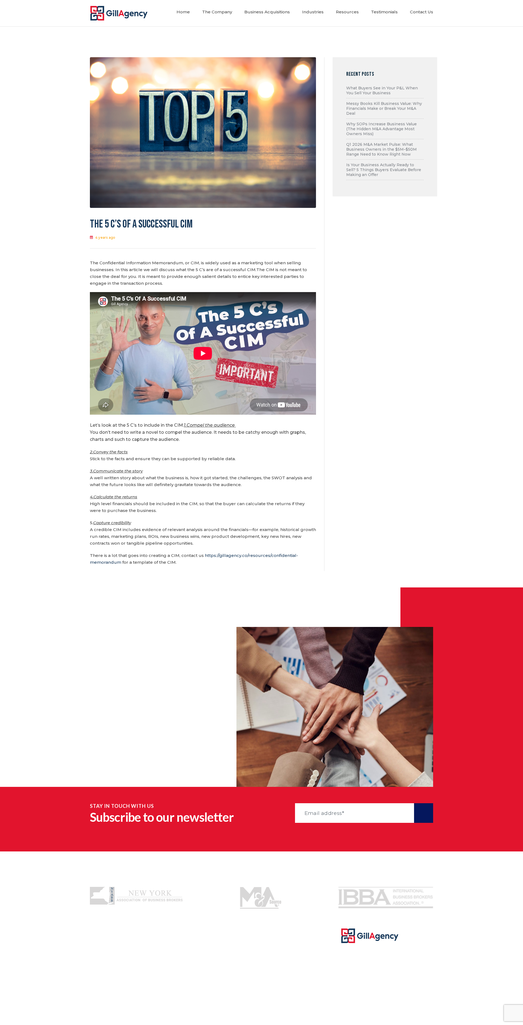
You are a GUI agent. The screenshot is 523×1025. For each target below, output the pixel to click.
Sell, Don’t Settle (186, 964)
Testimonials (384, 12)
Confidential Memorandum (275, 943)
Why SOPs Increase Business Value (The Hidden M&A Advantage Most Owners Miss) (381, 129)
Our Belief (179, 953)
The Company (217, 12)
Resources (347, 12)
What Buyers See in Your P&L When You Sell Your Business (382, 90)
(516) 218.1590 (152, 710)
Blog (173, 974)
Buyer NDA (258, 974)
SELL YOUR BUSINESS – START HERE (386, 985)
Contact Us (421, 12)
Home (183, 12)
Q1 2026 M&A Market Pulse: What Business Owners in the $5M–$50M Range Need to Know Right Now (381, 149)
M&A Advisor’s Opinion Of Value (202, 984)
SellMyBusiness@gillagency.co (150, 738)
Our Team (101, 964)
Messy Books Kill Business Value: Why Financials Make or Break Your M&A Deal (384, 108)
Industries (313, 12)
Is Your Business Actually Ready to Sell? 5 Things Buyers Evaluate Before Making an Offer (383, 169)
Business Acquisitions (267, 12)
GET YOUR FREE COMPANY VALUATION (387, 962)
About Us (100, 953)
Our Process (181, 943)
